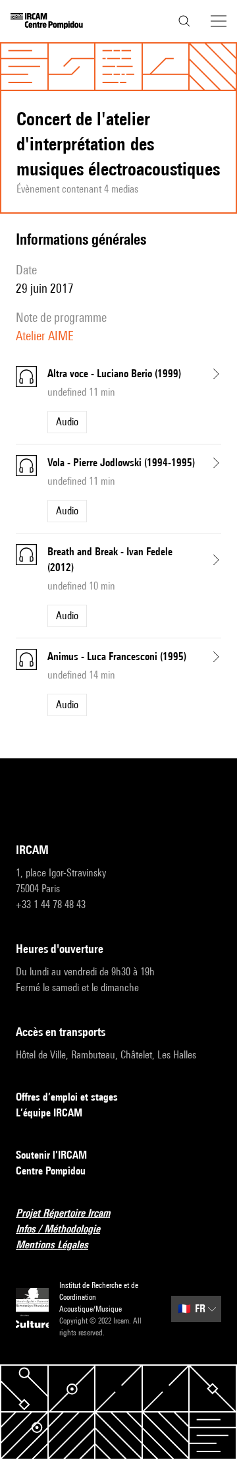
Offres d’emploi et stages (67, 1097)
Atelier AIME (45, 335)
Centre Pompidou (51, 1171)
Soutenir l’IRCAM (51, 1155)
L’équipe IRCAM (49, 1113)
